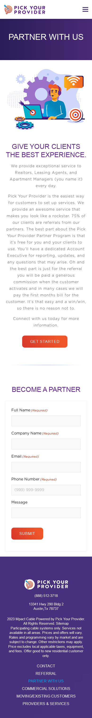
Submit (27, 534)
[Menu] (85, 9)
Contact (46, 666)
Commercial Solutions (46, 689)
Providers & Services (46, 704)
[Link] (24, 9)
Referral (46, 674)
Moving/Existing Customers (46, 696)
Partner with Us (46, 681)
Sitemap (62, 623)
